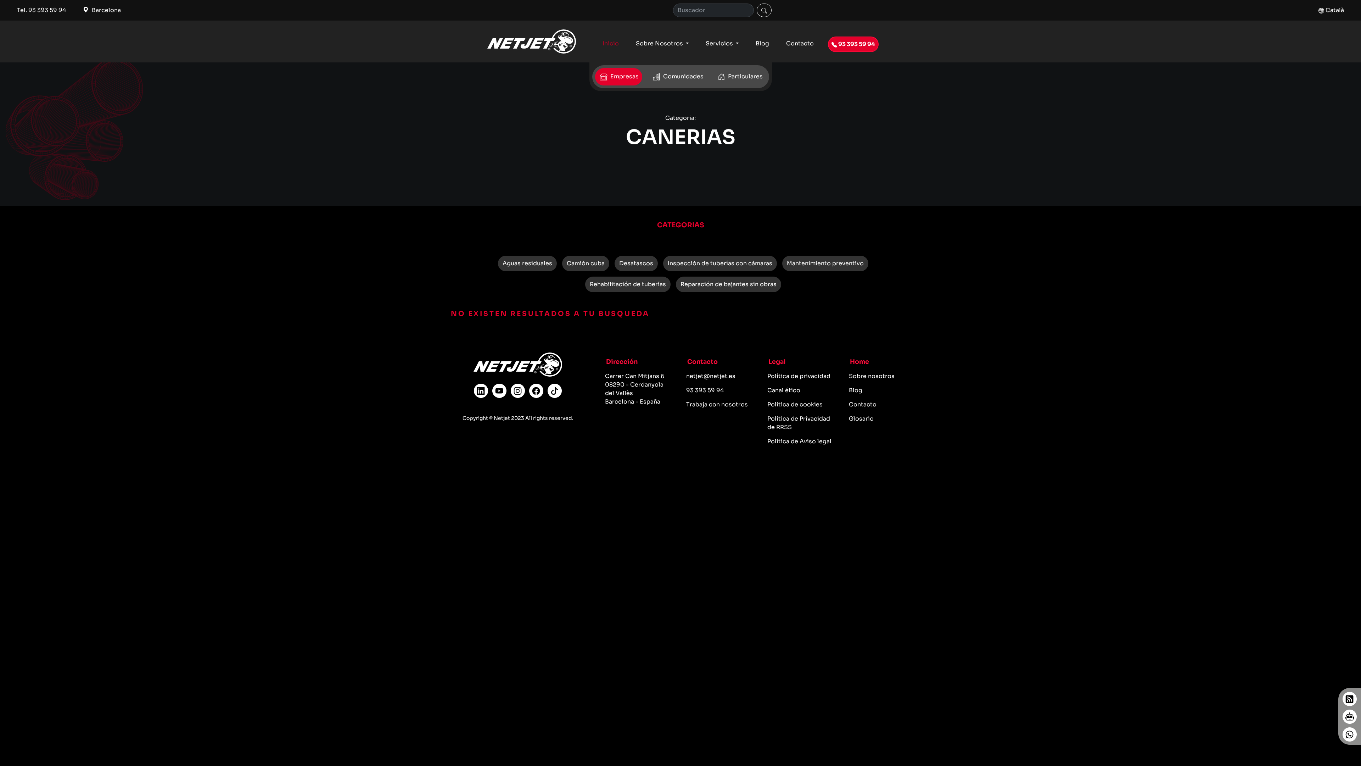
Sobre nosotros (872, 376)
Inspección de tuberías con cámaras (720, 263)
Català (1334, 10)
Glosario (861, 418)
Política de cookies (795, 404)
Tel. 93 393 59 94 (41, 10)
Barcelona (105, 10)
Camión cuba (586, 263)
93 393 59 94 (856, 44)
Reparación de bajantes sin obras (728, 284)
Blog (762, 43)
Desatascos (636, 263)
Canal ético (783, 390)
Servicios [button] (720, 43)
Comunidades (683, 76)
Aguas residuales (527, 263)
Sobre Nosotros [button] (660, 43)
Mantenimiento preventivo (825, 263)
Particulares (745, 76)
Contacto (800, 43)
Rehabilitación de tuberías (628, 284)
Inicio (611, 43)
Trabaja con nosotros (717, 404)
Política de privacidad (798, 376)
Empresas (624, 76)
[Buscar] (764, 10)
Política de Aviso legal (799, 441)
